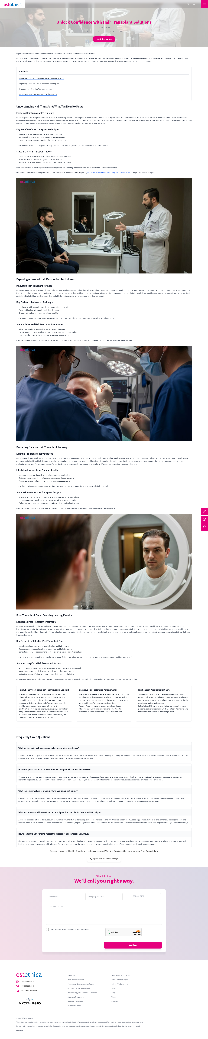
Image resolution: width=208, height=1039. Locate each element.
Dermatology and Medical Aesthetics (82, 993)
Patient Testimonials (119, 984)
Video (113, 997)
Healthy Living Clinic (76, 1001)
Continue (133, 945)
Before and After (74, 1006)
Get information (104, 39)
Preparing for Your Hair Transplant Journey (36, 89)
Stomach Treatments (76, 997)
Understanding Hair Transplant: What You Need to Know (41, 78)
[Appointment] (204, 511)
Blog (88, 32)
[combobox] (128, 896)
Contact (114, 1001)
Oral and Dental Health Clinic (79, 988)
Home (82, 32)
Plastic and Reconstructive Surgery (81, 984)
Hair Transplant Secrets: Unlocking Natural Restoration (109, 172)
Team (113, 988)
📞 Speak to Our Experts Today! (104, 859)
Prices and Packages (119, 980)
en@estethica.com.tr (29, 991)
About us (71, 975)
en (194, 4)
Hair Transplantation (76, 980)
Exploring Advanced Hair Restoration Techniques (39, 84)
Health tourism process (120, 975)
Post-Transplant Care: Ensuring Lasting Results (38, 94)
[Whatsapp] (204, 519)
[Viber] (204, 527)
